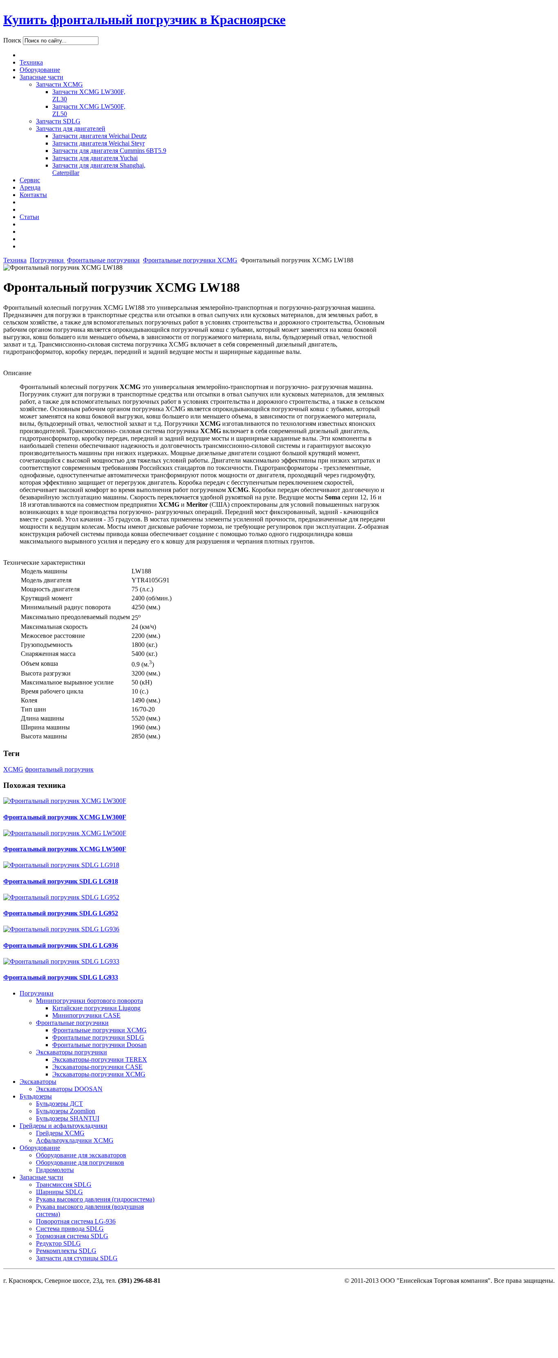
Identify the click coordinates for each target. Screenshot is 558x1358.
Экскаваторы (38, 1081)
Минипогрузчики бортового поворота (89, 1000)
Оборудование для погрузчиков (80, 1162)
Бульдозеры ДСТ (59, 1103)
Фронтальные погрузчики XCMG (190, 260)
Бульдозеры (36, 1096)
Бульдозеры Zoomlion (65, 1110)
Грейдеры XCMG (60, 1133)
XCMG (13, 769)
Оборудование (40, 1147)
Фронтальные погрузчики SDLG (98, 1037)
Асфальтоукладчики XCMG (75, 1140)
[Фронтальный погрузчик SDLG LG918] (61, 864)
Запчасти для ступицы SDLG (77, 1258)
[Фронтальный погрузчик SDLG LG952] (61, 897)
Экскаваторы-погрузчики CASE (97, 1066)
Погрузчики (47, 260)
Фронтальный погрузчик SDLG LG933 (60, 977)
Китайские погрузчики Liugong (96, 1008)
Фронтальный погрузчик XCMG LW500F (64, 849)
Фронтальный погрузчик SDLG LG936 (60, 945)
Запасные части (41, 1177)
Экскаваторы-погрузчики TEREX (99, 1059)
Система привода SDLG (70, 1228)
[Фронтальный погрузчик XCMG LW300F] (64, 800)
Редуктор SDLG (58, 1243)
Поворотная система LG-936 (76, 1221)
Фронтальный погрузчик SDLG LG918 (60, 881)
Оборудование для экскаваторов (81, 1155)
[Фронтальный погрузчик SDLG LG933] (61, 961)
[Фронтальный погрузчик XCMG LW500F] (64, 833)
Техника (15, 260)
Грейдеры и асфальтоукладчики (63, 1125)
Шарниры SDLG (59, 1191)
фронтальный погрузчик (59, 769)
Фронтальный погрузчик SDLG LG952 (60, 913)
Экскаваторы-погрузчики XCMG (98, 1074)
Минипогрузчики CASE (86, 1015)
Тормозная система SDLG (72, 1236)
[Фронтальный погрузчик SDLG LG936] (61, 929)
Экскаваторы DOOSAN (69, 1088)
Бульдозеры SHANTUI (67, 1118)
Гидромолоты (55, 1169)
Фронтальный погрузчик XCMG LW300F (64, 817)
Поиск (13, 40)
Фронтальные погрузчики (103, 260)
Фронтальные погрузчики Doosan (99, 1044)
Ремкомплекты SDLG (66, 1250)
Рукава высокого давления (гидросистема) (95, 1199)
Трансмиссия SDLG (64, 1184)
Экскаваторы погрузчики (71, 1052)
